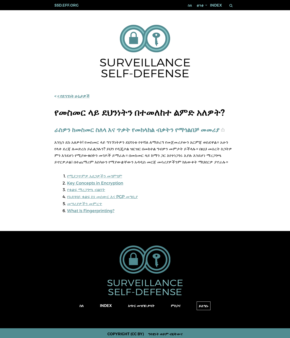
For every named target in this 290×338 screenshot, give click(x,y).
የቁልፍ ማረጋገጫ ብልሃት (86, 189)
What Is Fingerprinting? (90, 210)
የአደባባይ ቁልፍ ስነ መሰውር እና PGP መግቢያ (102, 196)
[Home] (145, 39)
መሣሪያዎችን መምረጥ (84, 203)
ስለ (190, 5)
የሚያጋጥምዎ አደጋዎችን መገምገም (94, 175)
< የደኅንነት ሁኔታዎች (73, 96)
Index (216, 5)
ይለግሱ (203, 306)
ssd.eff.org (66, 5)
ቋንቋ (200, 5)
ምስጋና (176, 306)
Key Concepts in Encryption (95, 182)
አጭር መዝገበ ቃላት (141, 306)
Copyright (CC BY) (125, 334)
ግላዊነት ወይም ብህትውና (165, 334)
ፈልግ (231, 5)
